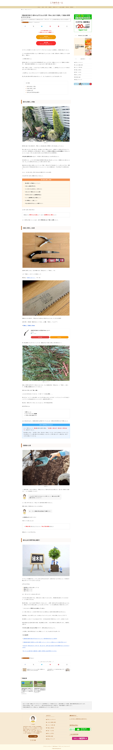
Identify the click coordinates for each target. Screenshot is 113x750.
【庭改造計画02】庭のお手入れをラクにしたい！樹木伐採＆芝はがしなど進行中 (40, 638)
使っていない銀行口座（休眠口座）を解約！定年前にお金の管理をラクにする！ (40, 651)
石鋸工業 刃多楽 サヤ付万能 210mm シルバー (40, 330)
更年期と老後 (77, 77)
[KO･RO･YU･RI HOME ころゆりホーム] (56, 3)
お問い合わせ (55, 746)
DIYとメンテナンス (25, 22)
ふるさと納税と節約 (79, 64)
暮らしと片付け (78, 74)
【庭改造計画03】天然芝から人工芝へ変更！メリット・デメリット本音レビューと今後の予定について (45, 642)
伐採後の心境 (30, 90)
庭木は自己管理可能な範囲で (33, 92)
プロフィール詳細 (32, 736)
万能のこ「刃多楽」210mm (29, 325)
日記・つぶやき (78, 72)
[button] (25, 26)
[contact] (35, 740)
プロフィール (61, 746)
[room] (33, 740)
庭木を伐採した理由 (31, 86)
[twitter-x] (31, 740)
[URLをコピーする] (67, 26)
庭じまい (31, 22)
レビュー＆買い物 (78, 67)
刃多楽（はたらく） (31, 277)
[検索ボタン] (75, 7)
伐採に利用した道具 (31, 88)
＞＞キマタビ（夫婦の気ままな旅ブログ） (78, 718)
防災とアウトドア (78, 79)
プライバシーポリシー (48, 746)
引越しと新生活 (78, 69)
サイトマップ (66, 746)
